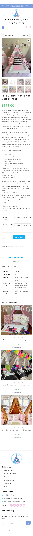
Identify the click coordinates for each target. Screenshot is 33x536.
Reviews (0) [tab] (16, 261)
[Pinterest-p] (17, 505)
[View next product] (30, 35)
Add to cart (19, 237)
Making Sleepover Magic (16, 23)
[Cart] (30, 27)
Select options (16, 347)
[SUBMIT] (28, 523)
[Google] (21, 505)
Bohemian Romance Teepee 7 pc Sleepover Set (16, 430)
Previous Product (9, 35)
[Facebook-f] (14, 505)
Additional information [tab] (16, 257)
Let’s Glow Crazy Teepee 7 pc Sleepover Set (16, 385)
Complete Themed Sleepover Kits (16, 246)
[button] (3, 27)
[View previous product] (3, 35)
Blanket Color (8, 224)
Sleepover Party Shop (16, 19)
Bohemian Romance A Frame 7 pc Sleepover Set (16, 340)
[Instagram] (11, 505)
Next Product (25, 35)
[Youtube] (24, 505)
